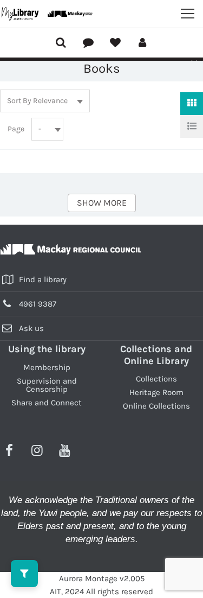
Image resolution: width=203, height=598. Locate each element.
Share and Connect (46, 403)
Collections (156, 379)
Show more (102, 203)
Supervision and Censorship (47, 385)
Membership (46, 367)
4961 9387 (37, 304)
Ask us (31, 328)
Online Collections (156, 406)
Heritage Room (156, 392)
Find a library (43, 279)
